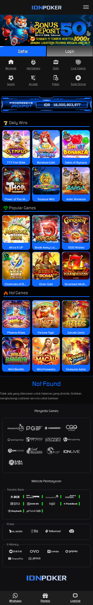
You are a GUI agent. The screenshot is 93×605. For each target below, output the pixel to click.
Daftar (23, 51)
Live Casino (78, 68)
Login (69, 51)
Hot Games (33, 68)
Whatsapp (15, 601)
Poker (56, 84)
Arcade (33, 84)
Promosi (45, 601)
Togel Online (78, 84)
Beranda (10, 68)
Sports (11, 84)
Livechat (75, 601)
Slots (56, 68)
